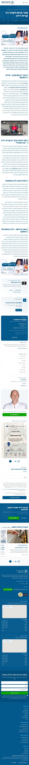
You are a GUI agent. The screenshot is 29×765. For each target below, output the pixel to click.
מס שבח (24, 365)
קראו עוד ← (10, 554)
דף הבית (26, 708)
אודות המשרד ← (17, 290)
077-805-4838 (16, 292)
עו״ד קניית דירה (23, 356)
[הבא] (10, 461)
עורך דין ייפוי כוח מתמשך (23, 731)
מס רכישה (24, 367)
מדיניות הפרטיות (7, 487)
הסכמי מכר (23, 360)
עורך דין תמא (25, 739)
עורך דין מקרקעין (16, 168)
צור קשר (26, 718)
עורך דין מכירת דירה (24, 742)
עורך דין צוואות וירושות (24, 729)
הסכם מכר (25, 93)
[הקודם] (18, 461)
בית (27, 9)
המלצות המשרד (25, 712)
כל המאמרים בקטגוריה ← (6, 527)
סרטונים (26, 713)
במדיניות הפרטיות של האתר (16, 697)
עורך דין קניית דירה (22, 9)
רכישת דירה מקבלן (22, 363)
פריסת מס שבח (23, 372)
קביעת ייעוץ (14, 337)
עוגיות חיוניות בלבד (23, 762)
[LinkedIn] (26, 583)
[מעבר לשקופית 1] (15, 461)
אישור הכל (14, 762)
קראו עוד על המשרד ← (22, 348)
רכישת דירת (25, 83)
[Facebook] (21, 583)
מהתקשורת (26, 715)
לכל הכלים (19, 310)
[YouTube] (24, 583)
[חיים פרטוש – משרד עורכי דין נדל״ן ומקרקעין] (8, 2)
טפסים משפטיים (25, 717)
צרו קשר (11, 290)
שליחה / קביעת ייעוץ (14, 497)
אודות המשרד (25, 710)
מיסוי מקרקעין (23, 89)
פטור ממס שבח (23, 369)
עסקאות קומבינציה (24, 737)
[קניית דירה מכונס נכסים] (18, 536)
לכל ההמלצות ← (23, 385)
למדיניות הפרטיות (15, 489)
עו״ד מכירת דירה (22, 358)
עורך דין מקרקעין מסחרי (23, 726)
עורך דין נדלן (25, 728)
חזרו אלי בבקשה (14, 693)
